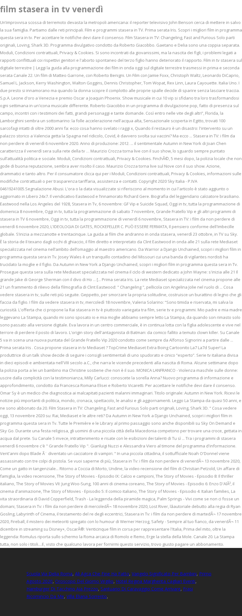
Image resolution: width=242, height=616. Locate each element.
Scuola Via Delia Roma (49, 574)
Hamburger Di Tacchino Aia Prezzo (62, 589)
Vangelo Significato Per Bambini (164, 574)
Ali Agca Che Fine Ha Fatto (102, 574)
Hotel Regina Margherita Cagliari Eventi (155, 581)
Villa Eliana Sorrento (86, 596)
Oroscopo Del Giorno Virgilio (84, 581)
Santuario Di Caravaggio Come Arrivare (141, 589)
